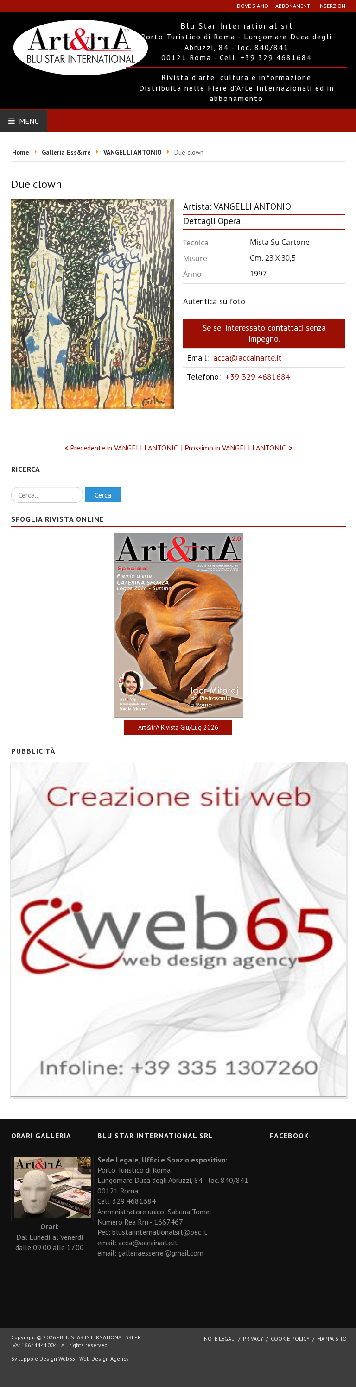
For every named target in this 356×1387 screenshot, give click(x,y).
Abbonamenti (293, 5)
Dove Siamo (252, 5)
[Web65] (178, 928)
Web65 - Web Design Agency (93, 1358)
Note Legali (219, 1338)
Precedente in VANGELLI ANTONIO (122, 447)
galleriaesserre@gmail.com (160, 1252)
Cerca (103, 495)
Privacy (253, 1338)
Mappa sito (332, 1338)
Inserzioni (332, 5)
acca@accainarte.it (247, 357)
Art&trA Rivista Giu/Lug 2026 (178, 727)
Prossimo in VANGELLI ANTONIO (238, 447)
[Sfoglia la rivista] (178, 625)
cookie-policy (290, 1338)
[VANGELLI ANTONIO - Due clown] (92, 302)
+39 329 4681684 (257, 376)
